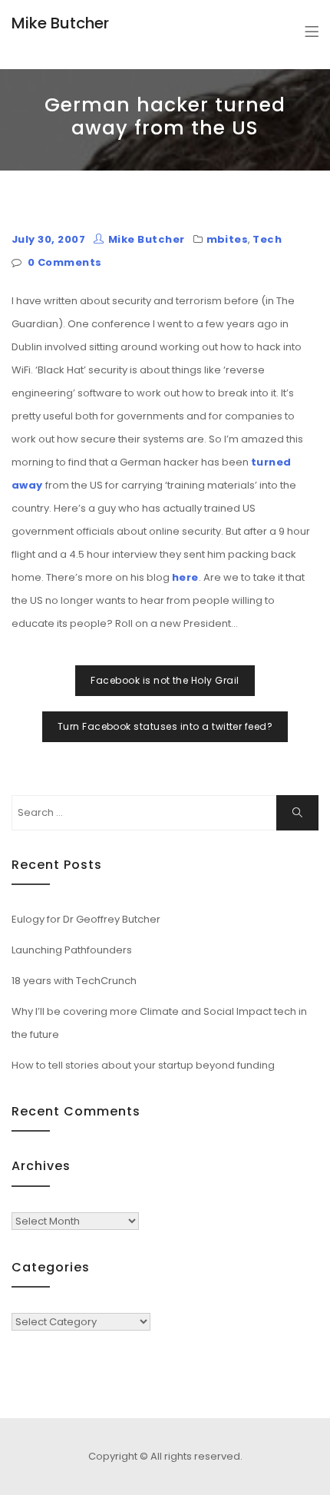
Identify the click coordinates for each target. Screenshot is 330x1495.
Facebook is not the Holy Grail (165, 680)
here (185, 577)
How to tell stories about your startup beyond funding (143, 1065)
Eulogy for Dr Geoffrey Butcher (86, 919)
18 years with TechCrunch (74, 980)
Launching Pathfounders (72, 950)
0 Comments (65, 262)
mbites (227, 239)
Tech (267, 239)
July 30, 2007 (48, 239)
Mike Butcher (60, 23)
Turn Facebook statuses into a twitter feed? (165, 726)
